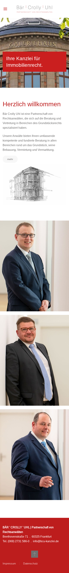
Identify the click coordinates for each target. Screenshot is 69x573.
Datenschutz (30, 563)
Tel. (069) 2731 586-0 (16, 541)
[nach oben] (34, 554)
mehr (10, 159)
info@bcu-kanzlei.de (46, 541)
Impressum (9, 563)
